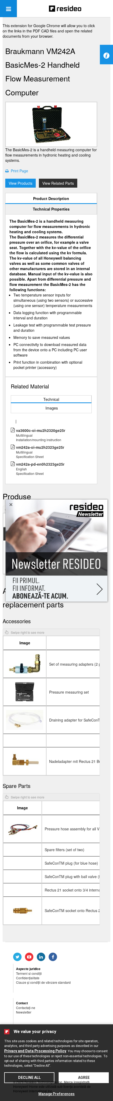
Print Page (18, 170)
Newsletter (23, 1012)
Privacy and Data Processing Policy (35, 1051)
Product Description (51, 198)
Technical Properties (51, 209)
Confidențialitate (27, 978)
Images (51, 408)
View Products (20, 183)
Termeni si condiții (29, 973)
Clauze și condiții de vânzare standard (43, 982)
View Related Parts (58, 183)
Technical (51, 399)
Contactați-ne (25, 1007)
